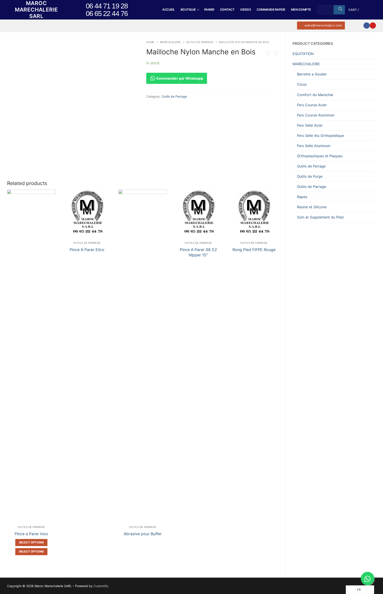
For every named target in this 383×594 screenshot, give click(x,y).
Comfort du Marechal (315, 94)
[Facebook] (366, 25)
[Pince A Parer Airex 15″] (276, 53)
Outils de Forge (309, 176)
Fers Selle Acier (310, 125)
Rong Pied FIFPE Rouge (254, 249)
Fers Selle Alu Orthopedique (320, 135)
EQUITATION (303, 53)
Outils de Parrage (199, 42)
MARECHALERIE (170, 42)
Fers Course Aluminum (315, 115)
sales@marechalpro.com (322, 25)
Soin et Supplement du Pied (320, 217)
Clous (302, 84)
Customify (101, 586)
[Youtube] (373, 25)
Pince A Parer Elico (87, 249)
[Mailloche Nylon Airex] (268, 53)
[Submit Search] (339, 9)
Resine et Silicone (311, 207)
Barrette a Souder (312, 74)
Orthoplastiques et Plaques (319, 156)
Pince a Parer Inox (31, 533)
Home (150, 42)
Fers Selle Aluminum (313, 146)
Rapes (302, 197)
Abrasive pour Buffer (143, 533)
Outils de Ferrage (311, 166)
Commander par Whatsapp (179, 78)
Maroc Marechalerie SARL (36, 9)
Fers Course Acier (312, 105)
